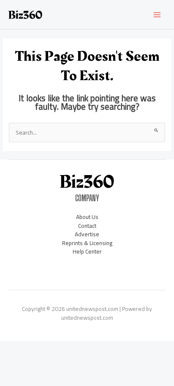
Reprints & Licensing (87, 243)
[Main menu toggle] (157, 14)
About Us (87, 216)
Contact (87, 225)
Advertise (87, 234)
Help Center (87, 251)
